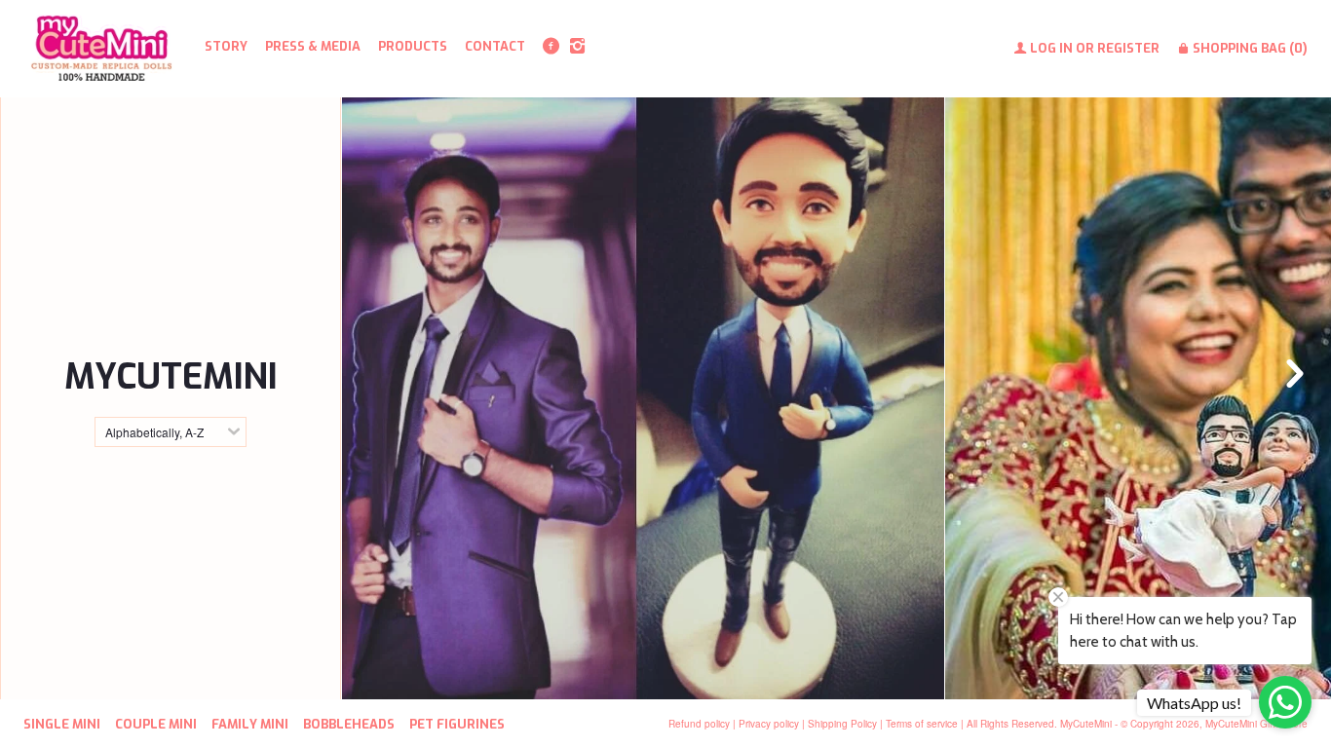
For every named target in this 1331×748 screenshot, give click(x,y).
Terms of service (922, 723)
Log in (1051, 48)
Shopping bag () (1249, 48)
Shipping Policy (842, 723)
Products (412, 46)
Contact (495, 46)
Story (226, 46)
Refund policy (699, 723)
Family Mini (249, 724)
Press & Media (313, 46)
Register (1128, 48)
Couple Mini (156, 724)
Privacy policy (769, 723)
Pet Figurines (457, 724)
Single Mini (61, 724)
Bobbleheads (643, 601)
